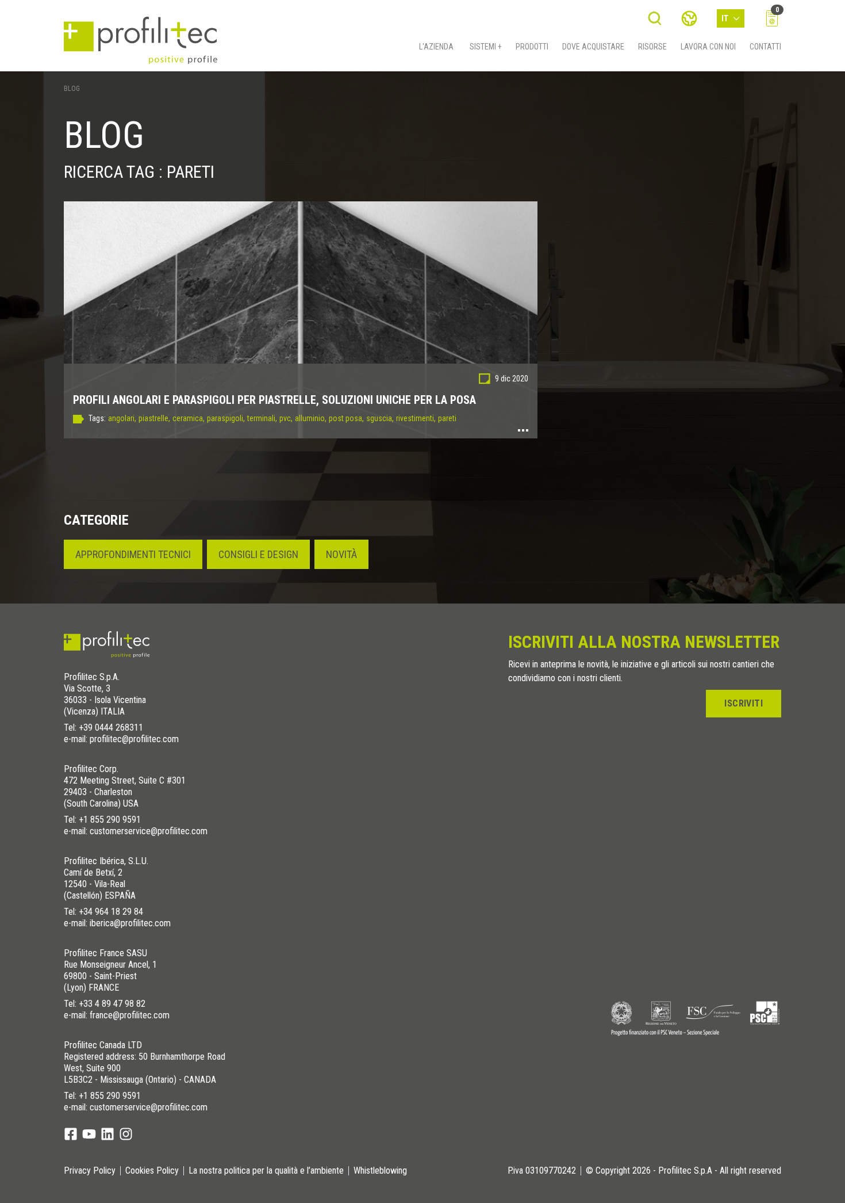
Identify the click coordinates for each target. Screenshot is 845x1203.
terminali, (262, 418)
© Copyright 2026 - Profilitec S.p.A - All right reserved (683, 1170)
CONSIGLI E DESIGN (258, 554)
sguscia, (380, 418)
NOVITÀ (341, 554)
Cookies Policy (152, 1170)
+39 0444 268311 (111, 727)
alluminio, (311, 418)
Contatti (765, 46)
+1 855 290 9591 (110, 819)
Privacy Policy (90, 1170)
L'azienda (436, 46)
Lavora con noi (708, 46)
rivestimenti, (416, 418)
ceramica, (188, 418)
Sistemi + (486, 46)
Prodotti (532, 46)
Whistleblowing (380, 1170)
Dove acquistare (593, 46)
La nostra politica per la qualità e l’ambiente (266, 1170)
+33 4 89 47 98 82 (112, 1003)
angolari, (122, 418)
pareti (447, 418)
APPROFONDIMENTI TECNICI (133, 554)
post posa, (346, 418)
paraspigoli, (226, 418)
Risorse (652, 46)
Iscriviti (743, 703)
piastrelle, (154, 418)
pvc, (286, 418)
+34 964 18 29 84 (111, 911)
